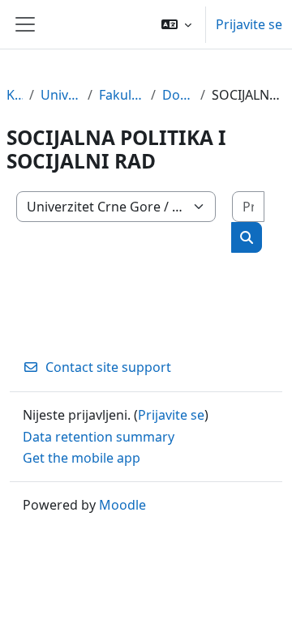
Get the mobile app (81, 458)
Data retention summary (98, 437)
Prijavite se (249, 24)
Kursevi (14, 95)
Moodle (122, 505)
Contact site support (108, 367)
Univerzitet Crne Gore (61, 95)
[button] (176, 24)
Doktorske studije (178, 95)
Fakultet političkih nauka (122, 95)
